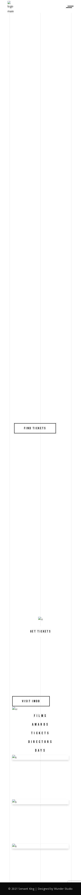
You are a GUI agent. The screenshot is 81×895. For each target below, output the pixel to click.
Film (42, 773)
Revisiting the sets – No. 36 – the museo (38, 765)
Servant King (26, 888)
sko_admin (26, 777)
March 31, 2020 (25, 773)
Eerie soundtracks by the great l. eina (39, 809)
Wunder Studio (63, 888)
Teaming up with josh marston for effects (38, 854)
